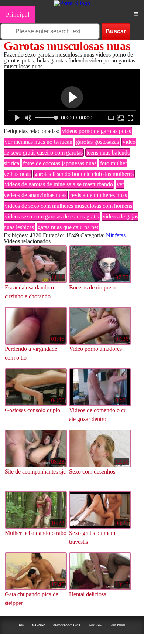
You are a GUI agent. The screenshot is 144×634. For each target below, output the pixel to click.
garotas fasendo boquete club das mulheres (84, 174)
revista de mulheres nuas (98, 195)
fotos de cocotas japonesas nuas (59, 163)
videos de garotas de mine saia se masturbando (59, 184)
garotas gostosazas (97, 142)
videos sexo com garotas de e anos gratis (52, 216)
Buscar (116, 31)
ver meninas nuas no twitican (38, 142)
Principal (18, 14)
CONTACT (96, 625)
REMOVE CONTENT (66, 625)
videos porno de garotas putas (96, 131)
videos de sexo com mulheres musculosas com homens (68, 206)
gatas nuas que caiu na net (68, 227)
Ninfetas (116, 235)
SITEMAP (38, 625)
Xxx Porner (118, 625)
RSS (21, 625)
